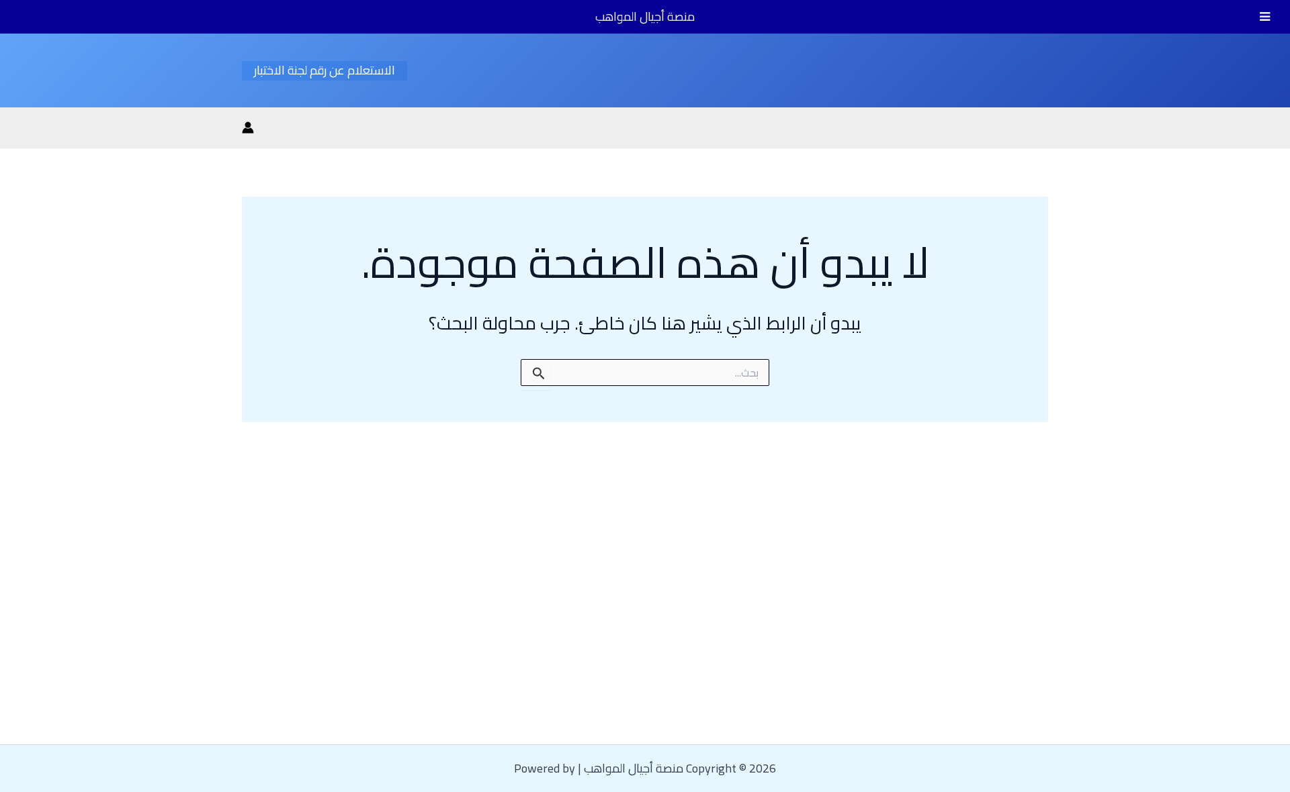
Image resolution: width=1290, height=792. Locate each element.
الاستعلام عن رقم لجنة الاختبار (324, 71)
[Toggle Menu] (1264, 17)
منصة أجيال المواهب (645, 16)
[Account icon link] (248, 127)
